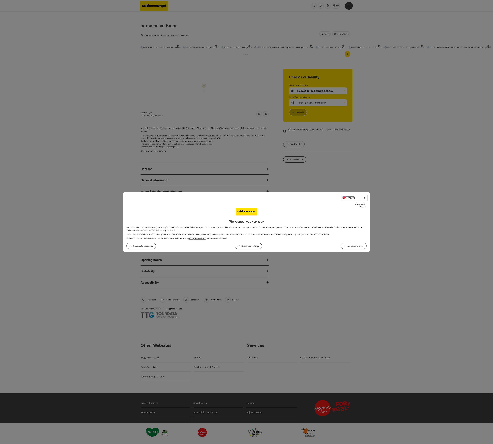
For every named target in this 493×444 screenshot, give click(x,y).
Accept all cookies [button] (356, 246)
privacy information (197, 238)
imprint (363, 206)
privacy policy (360, 204)
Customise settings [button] (250, 246)
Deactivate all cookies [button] (143, 246)
